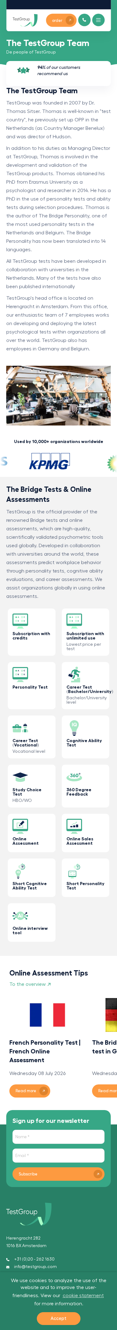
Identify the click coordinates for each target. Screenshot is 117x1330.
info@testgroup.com (35, 1267)
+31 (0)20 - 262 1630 (34, 1259)
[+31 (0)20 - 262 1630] (84, 20)
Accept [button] (58, 1318)
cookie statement (83, 1295)
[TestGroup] (24, 20)
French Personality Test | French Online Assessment (44, 1051)
